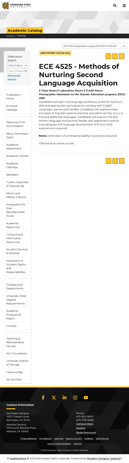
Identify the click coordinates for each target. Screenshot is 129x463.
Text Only (77, 444)
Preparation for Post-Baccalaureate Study (15, 210)
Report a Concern (74, 438)
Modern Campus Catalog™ (104, 458)
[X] (53, 397)
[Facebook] (43, 397)
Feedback (88, 438)
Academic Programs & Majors (13, 314)
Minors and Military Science (16, 195)
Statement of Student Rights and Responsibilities (16, 266)
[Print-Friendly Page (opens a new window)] (115, 56)
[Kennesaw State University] (15, 5)
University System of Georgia (17, 362)
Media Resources (86, 432)
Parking (80, 428)
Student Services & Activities (17, 251)
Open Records (102, 438)
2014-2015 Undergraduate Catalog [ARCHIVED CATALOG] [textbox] (90, 46)
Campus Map (14, 372)
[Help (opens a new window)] (121, 56)
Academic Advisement (13, 146)
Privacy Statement (28, 438)
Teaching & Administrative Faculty (15, 342)
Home (10, 36)
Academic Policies (17, 155)
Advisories (58, 438)
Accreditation (45, 438)
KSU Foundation (16, 353)
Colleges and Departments (14, 286)
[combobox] (93, 46)
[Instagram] (75, 397)
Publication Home (13, 96)
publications (18, 458)
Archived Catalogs (11, 108)
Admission (12, 174)
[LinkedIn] (64, 397)
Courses (11, 325)
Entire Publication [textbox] (16, 65)
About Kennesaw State (17, 135)
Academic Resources (13, 225)
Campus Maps (84, 423)
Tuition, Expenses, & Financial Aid (17, 184)
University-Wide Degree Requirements (16, 300)
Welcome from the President (15, 124)
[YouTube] (85, 397)
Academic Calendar (12, 165)
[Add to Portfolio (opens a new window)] (108, 56)
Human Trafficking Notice (59, 444)
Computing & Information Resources (14, 238)
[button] (115, 5)
